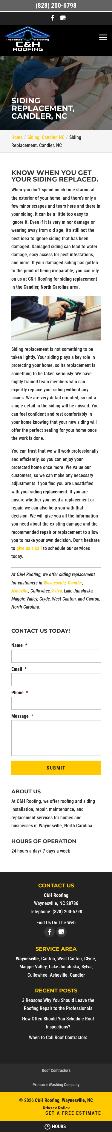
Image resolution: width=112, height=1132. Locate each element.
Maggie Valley (33, 967)
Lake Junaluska (64, 967)
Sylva (57, 591)
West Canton (69, 958)
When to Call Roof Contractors (58, 1037)
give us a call (29, 548)
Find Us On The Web (56, 922)
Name (19, 645)
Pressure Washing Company (56, 1084)
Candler (75, 583)
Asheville (19, 591)
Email (19, 669)
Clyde (89, 958)
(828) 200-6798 (56, 5)
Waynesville (55, 583)
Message (22, 716)
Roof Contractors (56, 1070)
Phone (19, 692)
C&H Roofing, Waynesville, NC (64, 1100)
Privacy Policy (56, 1108)
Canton (48, 958)
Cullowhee (37, 975)
